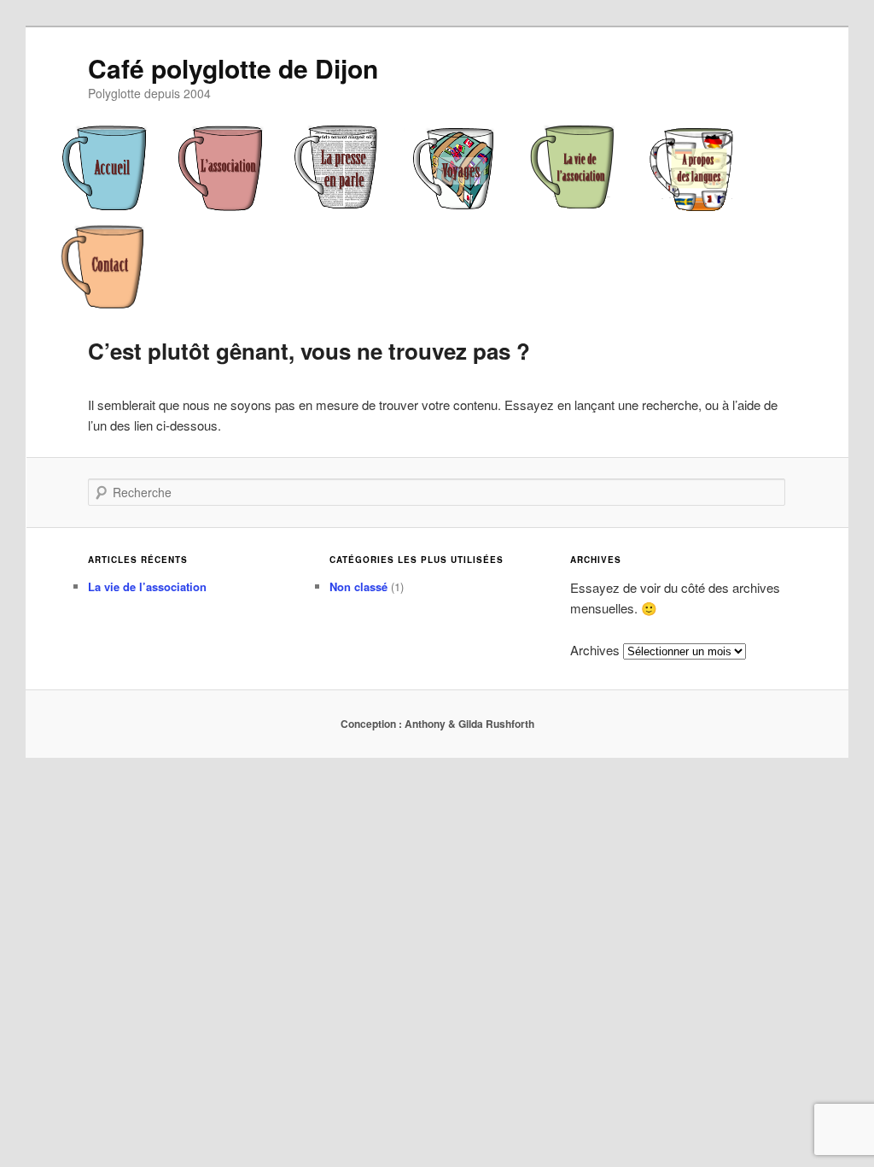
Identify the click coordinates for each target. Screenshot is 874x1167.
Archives (595, 650)
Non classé (358, 586)
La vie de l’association (147, 586)
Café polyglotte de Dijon (233, 68)
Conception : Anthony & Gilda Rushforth (437, 723)
